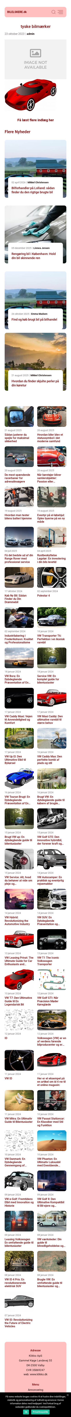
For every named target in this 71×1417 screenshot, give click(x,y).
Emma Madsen (39, 313)
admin (30, 33)
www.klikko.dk (38, 1374)
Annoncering (35, 1390)
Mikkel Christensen (38, 182)
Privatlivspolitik (40, 1412)
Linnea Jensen (41, 248)
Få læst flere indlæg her (35, 120)
